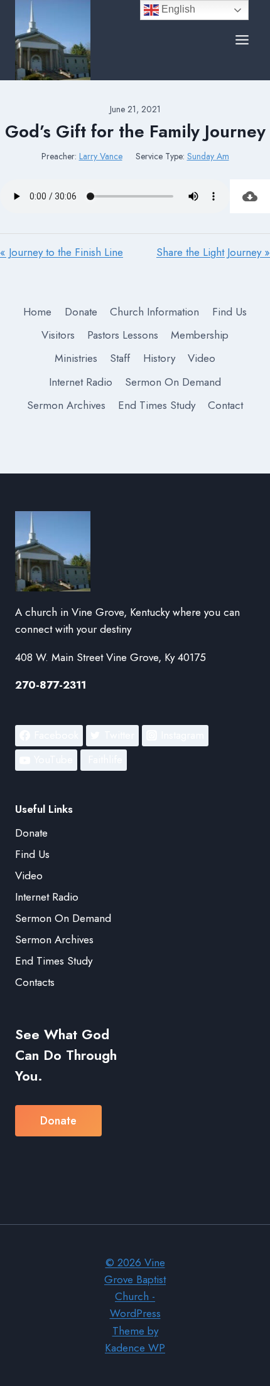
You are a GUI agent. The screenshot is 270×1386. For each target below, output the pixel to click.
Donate (81, 311)
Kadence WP (135, 1347)
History (159, 358)
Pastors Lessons (122, 334)
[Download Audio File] (250, 196)
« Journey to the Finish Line (61, 252)
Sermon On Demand (173, 381)
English (177, 9)
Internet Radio (80, 381)
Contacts (35, 982)
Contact (225, 405)
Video (201, 358)
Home (37, 311)
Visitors (58, 334)
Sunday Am (208, 156)
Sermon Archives (66, 405)
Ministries (76, 358)
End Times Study (156, 405)
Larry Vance (100, 156)
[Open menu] (242, 40)
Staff (120, 358)
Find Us (229, 311)
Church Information (154, 311)
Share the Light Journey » (213, 252)
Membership (200, 334)
